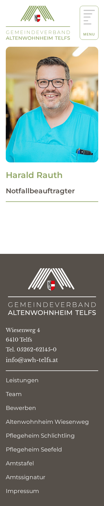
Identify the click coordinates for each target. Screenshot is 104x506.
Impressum (22, 491)
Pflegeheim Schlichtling (40, 435)
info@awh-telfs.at (32, 360)
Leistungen (22, 380)
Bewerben (21, 407)
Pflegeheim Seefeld (34, 449)
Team (14, 394)
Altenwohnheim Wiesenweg (47, 421)
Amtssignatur (25, 477)
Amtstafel (20, 463)
